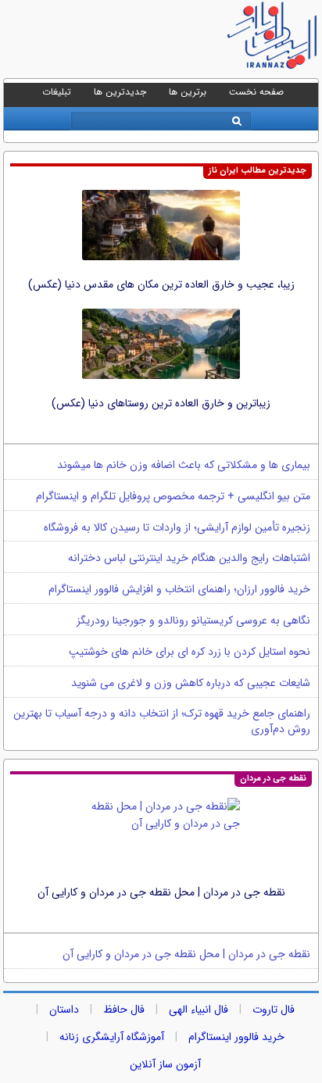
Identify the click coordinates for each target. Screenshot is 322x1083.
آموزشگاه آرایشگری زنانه (111, 1036)
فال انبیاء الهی (198, 1009)
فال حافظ (124, 1009)
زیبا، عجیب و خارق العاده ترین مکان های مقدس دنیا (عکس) (161, 284)
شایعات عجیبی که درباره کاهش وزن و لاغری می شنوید (190, 683)
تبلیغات (56, 91)
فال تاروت (273, 1009)
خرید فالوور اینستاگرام (236, 1036)
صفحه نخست (256, 91)
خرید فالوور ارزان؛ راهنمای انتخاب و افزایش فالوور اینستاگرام (179, 589)
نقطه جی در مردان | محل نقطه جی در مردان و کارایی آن (161, 892)
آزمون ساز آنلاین (165, 1064)
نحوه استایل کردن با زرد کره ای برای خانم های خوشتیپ (189, 651)
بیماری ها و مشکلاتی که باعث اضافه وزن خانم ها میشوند (183, 465)
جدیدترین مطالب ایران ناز (257, 170)
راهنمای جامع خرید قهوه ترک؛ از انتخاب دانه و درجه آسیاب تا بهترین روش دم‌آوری (161, 721)
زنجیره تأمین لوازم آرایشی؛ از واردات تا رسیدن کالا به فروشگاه (177, 527)
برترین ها (187, 91)
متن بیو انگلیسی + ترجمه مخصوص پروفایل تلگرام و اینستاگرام (173, 496)
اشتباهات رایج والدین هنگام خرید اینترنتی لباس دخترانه (189, 558)
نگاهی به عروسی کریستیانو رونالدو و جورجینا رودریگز (193, 620)
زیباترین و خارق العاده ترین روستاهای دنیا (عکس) (161, 403)
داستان (64, 1009)
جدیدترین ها (120, 91)
